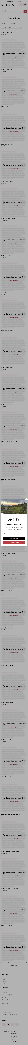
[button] (26, 499)
